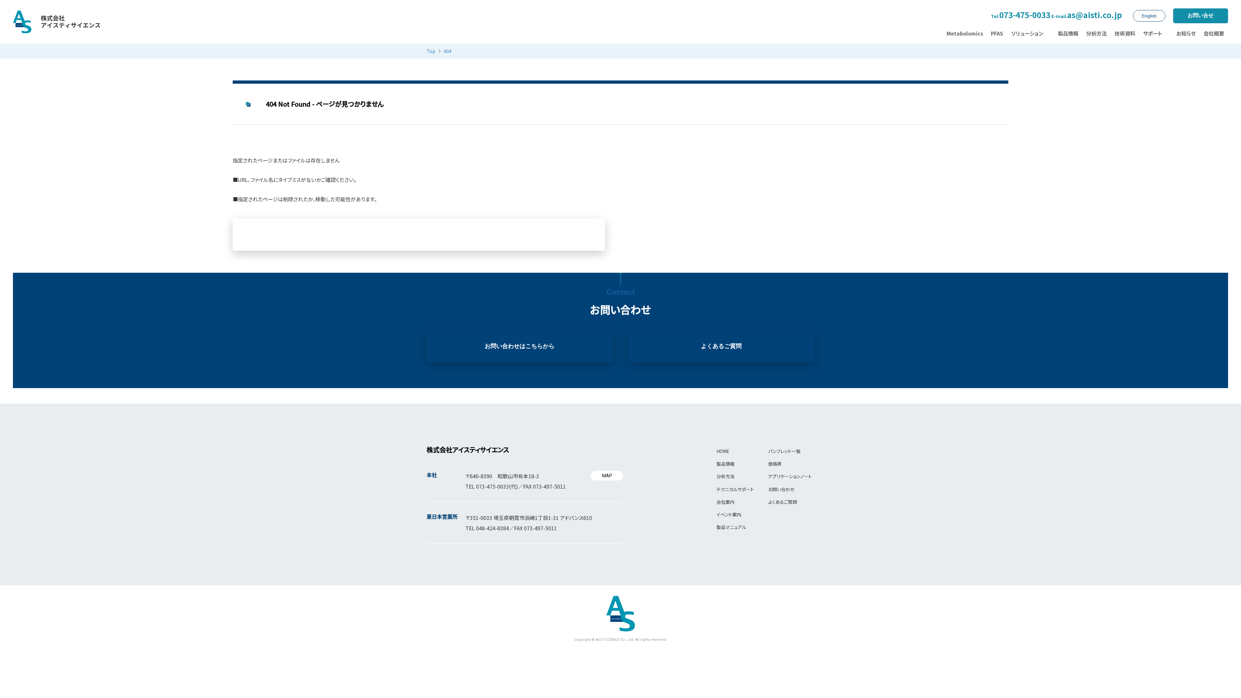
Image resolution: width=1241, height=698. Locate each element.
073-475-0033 (1020, 15)
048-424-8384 (492, 528)
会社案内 (725, 502)
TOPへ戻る (419, 234)
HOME (722, 451)
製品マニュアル (731, 527)
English (1149, 15)
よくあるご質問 (721, 346)
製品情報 (725, 463)
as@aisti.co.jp (1086, 15)
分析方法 (725, 476)
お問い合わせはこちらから (520, 346)
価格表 (775, 463)
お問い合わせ (781, 489)
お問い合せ (1201, 15)
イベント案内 (728, 514)
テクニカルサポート (735, 489)
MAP (607, 475)
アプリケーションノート (790, 476)
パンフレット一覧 (784, 451)
